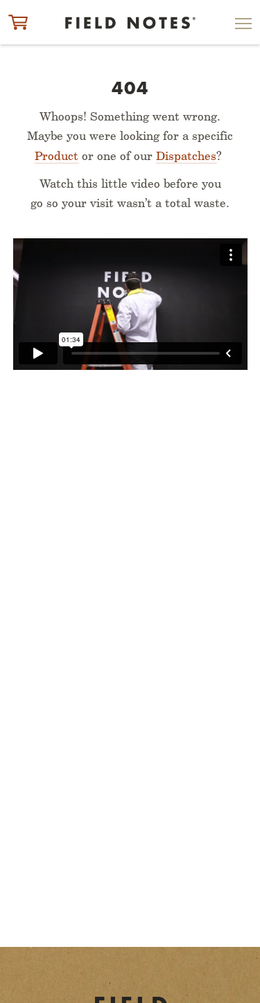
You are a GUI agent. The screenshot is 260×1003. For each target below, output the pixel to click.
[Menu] (243, 26)
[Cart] (18, 22)
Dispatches (186, 156)
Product (56, 156)
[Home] (130, 23)
